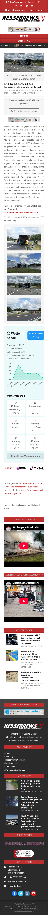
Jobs (7, 753)
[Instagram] (21, 468)
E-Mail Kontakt (14, 886)
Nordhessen (29, 93)
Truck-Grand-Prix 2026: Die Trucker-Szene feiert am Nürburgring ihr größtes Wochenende (31, 821)
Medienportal (11, 763)
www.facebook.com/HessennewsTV (21, 212)
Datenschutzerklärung (15, 770)
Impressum (10, 766)
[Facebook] (8, 468)
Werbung (9, 756)
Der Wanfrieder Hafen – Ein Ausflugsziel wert (29, 45)
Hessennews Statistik (15, 760)
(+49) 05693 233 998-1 (18, 877)
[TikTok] (37, 468)
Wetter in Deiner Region (36, 335)
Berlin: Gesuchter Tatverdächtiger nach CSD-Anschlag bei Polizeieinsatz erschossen (31, 802)
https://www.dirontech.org (24, 910)
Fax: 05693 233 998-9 (17, 881)
